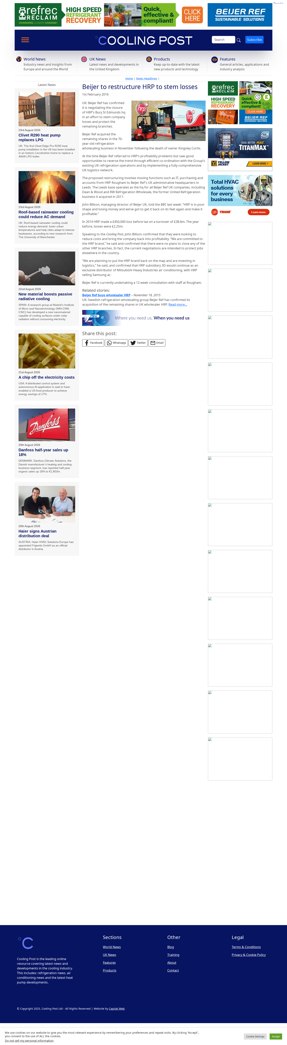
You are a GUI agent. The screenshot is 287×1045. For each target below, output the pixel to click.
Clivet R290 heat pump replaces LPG (40, 137)
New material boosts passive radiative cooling (45, 296)
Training (173, 955)
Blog (170, 947)
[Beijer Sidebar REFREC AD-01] (240, 103)
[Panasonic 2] (240, 524)
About (171, 962)
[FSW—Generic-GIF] (144, 317)
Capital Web (117, 1008)
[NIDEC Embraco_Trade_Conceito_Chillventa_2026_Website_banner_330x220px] (240, 571)
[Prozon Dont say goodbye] (240, 431)
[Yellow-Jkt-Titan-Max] (240, 149)
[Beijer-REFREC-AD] (143, 14)
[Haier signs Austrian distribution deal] (47, 504)
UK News (97, 59)
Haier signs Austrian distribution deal (37, 533)
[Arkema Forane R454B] (240, 478)
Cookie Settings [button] (255, 1036)
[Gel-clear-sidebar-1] (240, 759)
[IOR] (240, 899)
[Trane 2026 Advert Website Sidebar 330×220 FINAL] (240, 196)
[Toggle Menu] (25, 39)
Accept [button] (276, 1036)
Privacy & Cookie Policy (249, 955)
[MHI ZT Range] (240, 384)
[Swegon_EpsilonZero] (240, 618)
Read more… (177, 304)
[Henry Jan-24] (240, 243)
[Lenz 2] (240, 852)
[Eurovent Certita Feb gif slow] (240, 665)
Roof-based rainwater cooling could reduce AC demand (46, 214)
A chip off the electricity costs (47, 377)
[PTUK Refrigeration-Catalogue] (240, 712)
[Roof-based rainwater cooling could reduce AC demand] (47, 187)
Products (162, 59)
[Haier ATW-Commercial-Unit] (240, 337)
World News (35, 59)
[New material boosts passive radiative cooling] (47, 268)
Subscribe (254, 39)
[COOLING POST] (240, 806)
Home (129, 78)
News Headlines (146, 78)
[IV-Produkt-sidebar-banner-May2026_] (240, 290)
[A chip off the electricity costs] (47, 351)
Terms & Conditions (246, 947)
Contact (173, 970)
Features (227, 59)
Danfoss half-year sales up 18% (43, 452)
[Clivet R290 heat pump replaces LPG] (47, 109)
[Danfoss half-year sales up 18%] (47, 425)
